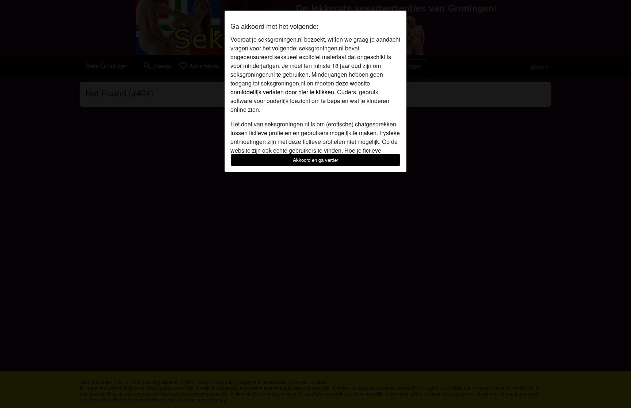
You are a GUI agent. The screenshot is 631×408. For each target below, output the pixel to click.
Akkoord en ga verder (315, 159)
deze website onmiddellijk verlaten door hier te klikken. (300, 87)
